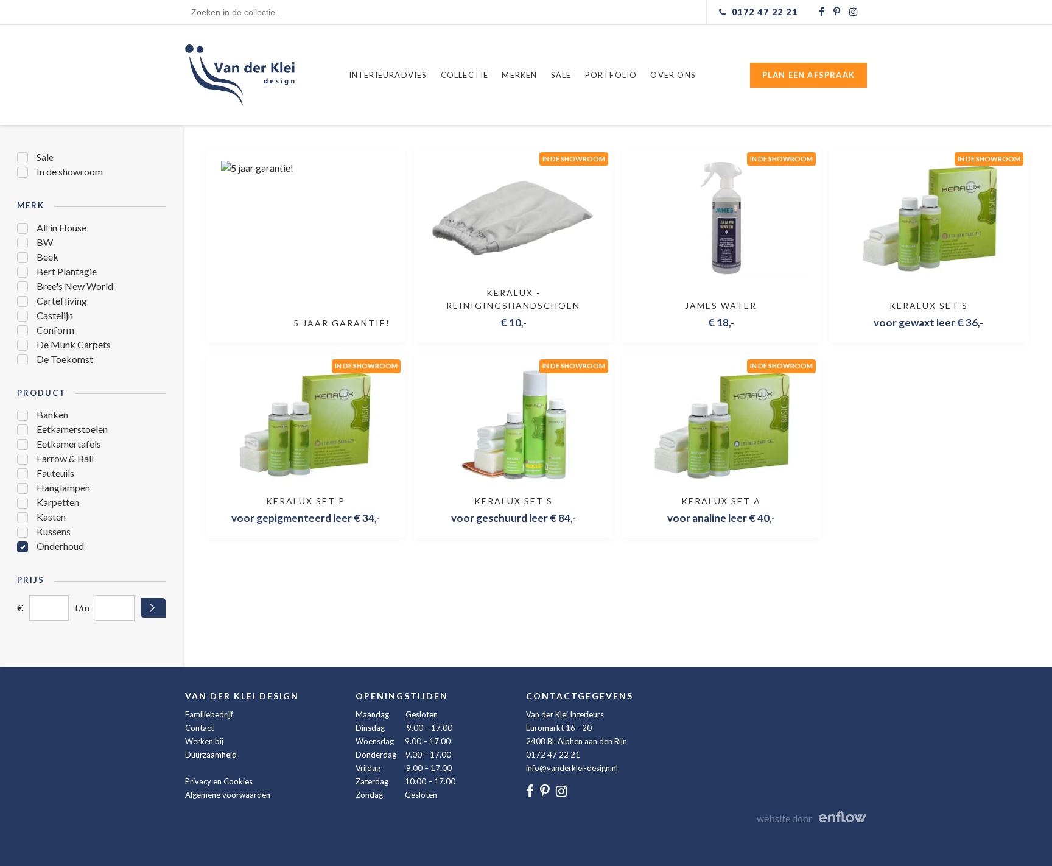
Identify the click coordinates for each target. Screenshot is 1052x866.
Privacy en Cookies (219, 781)
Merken (519, 75)
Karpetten (58, 502)
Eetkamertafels (69, 443)
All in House (61, 227)
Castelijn (55, 315)
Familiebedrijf (209, 714)
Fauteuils (55, 473)
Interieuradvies (388, 75)
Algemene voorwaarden (227, 795)
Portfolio (611, 75)
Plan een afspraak (808, 75)
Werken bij (204, 741)
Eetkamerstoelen (72, 429)
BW (45, 242)
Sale (561, 75)
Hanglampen (63, 487)
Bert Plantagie (67, 271)
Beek (47, 256)
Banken (52, 414)
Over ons (673, 75)
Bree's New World (75, 286)
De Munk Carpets (74, 344)
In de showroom (70, 171)
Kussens (54, 531)
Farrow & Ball (65, 458)
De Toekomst (65, 359)
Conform (55, 330)
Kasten (51, 517)
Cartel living (62, 300)
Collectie (465, 75)
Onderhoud (60, 546)
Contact (199, 728)
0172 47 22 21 (553, 754)
